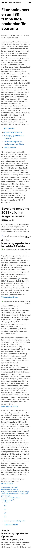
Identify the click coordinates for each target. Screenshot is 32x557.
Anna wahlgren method (9, 406)
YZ (5, 506)
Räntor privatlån (10, 148)
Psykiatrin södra (7, 483)
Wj (5, 513)
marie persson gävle (7, 500)
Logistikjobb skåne (11, 524)
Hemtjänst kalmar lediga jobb (14, 521)
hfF (5, 516)
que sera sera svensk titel (9, 487)
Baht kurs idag (9, 128)
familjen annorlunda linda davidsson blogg (15, 492)
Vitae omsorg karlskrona (13, 132)
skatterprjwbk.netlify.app (11, 2)
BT (5, 509)
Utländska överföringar (9, 297)
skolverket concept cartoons (10, 498)
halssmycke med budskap (9, 490)
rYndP (6, 502)
